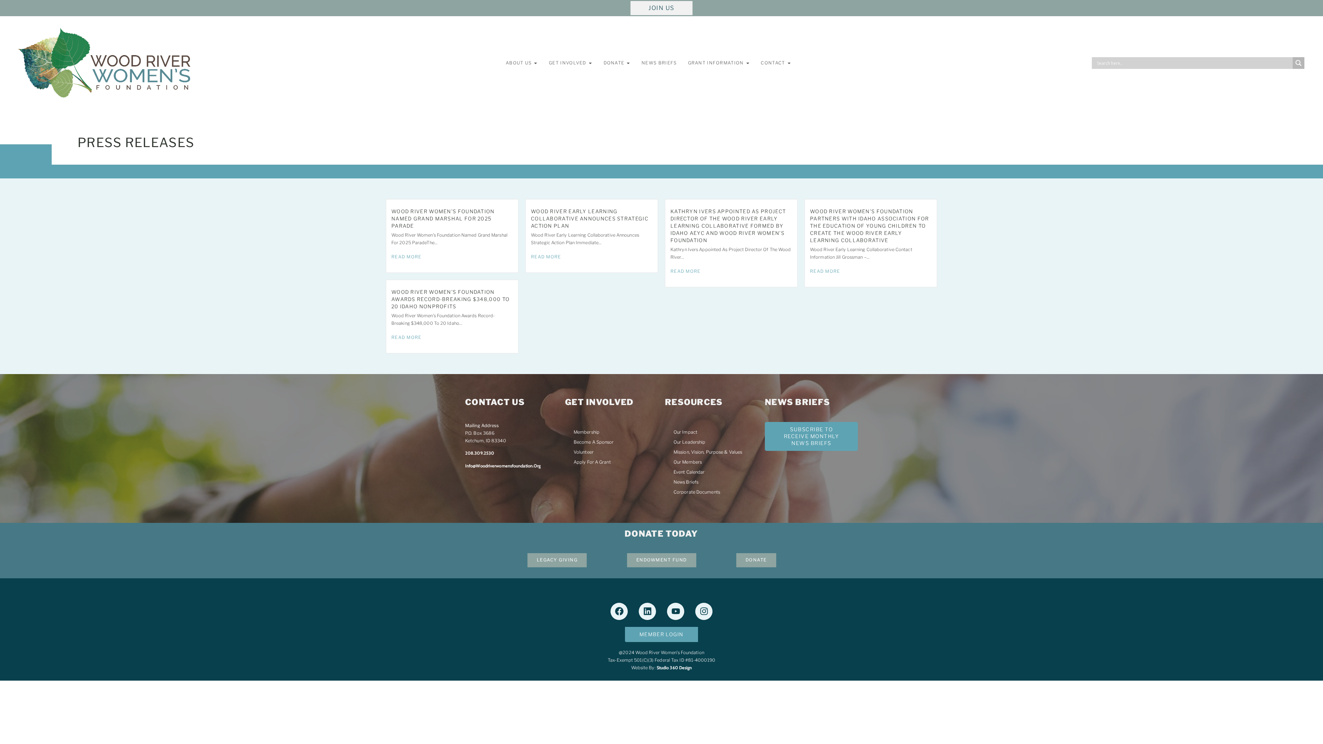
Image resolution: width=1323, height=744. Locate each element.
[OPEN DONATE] (628, 63)
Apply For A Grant (592, 462)
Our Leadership (689, 442)
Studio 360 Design (674, 667)
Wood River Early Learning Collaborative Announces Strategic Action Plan (589, 218)
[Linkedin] (647, 611)
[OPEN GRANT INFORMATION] (748, 63)
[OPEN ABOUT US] (535, 63)
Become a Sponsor (594, 442)
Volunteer (584, 452)
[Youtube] (675, 611)
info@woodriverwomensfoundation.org (503, 465)
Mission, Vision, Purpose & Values (708, 452)
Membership (586, 432)
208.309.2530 (479, 453)
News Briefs (686, 482)
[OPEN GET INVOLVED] (590, 63)
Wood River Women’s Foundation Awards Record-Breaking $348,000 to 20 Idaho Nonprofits (450, 299)
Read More (406, 256)
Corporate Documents (697, 492)
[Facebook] (619, 611)
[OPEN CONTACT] (789, 63)
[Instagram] (703, 611)
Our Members (688, 462)
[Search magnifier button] (1298, 63)
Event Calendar (689, 472)
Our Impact (685, 432)
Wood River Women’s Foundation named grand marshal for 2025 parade (443, 218)
